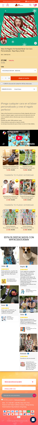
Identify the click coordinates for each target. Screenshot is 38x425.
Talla (2, 67)
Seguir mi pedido (31, 1)
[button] (1, 160)
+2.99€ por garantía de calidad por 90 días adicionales (17, 83)
